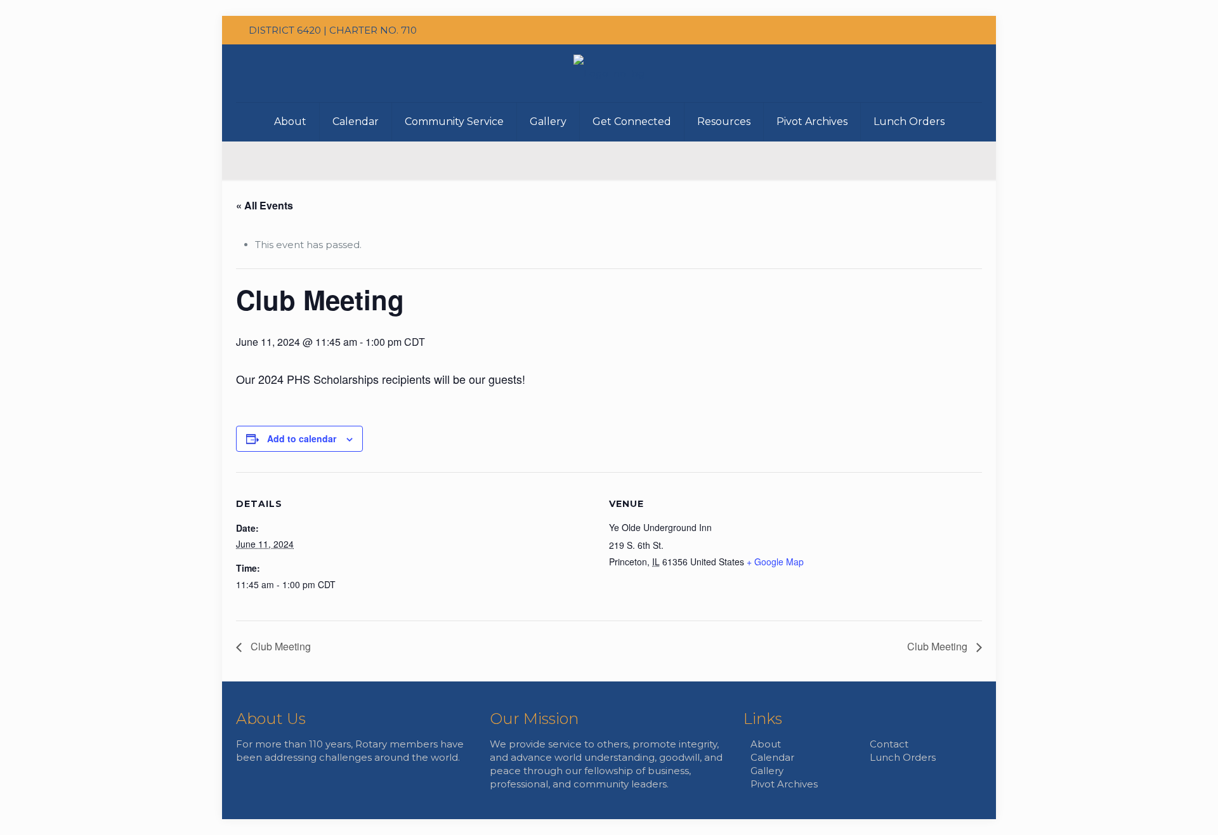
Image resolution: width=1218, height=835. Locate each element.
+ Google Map (775, 561)
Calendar (772, 757)
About (765, 744)
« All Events (264, 205)
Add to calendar (301, 438)
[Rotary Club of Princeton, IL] (609, 73)
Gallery (766, 771)
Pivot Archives (784, 784)
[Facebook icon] (964, 30)
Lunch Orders (903, 757)
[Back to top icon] (935, 793)
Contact (889, 744)
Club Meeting (279, 646)
